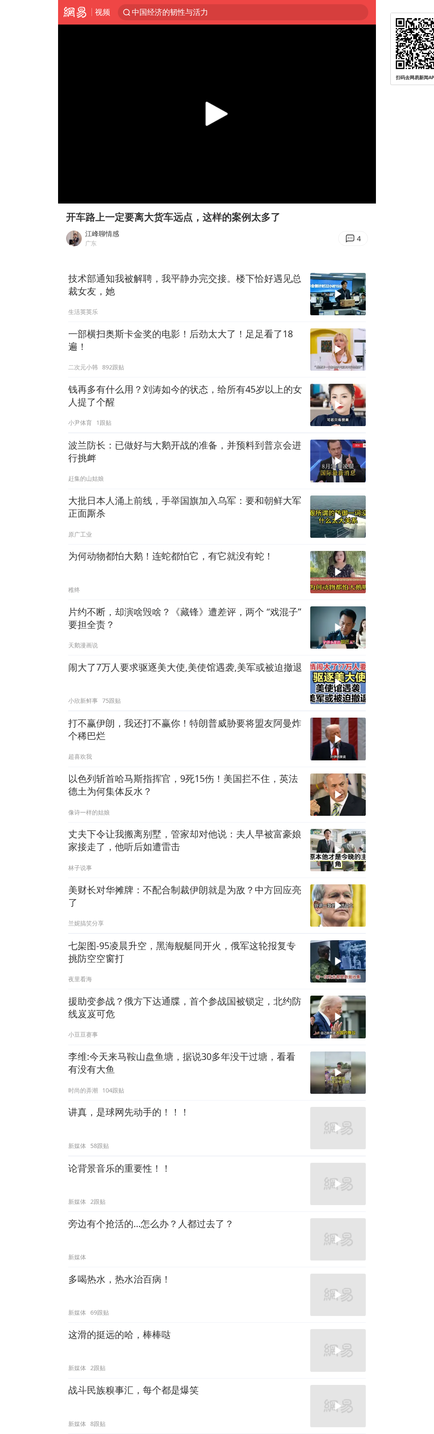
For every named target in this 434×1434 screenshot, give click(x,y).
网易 (75, 12)
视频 (102, 12)
